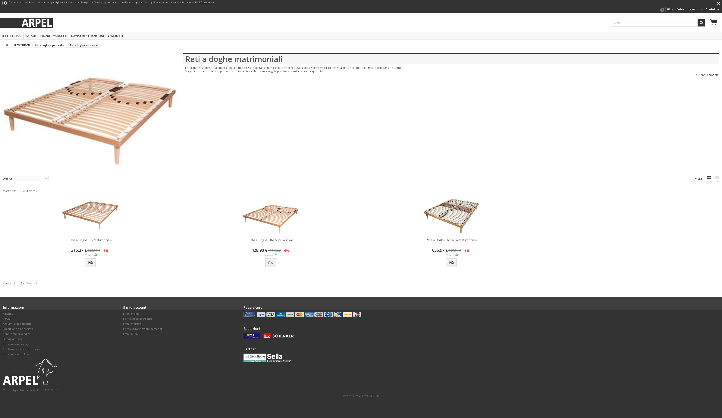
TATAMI (30, 36)
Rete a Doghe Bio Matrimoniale (90, 240)
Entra (680, 9)
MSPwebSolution (368, 396)
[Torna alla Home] (6, 45)
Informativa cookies (16, 354)
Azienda (8, 313)
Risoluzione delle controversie (22, 349)
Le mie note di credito (137, 318)
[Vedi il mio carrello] (714, 23)
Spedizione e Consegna (18, 329)
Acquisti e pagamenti (17, 324)
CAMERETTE (116, 36)
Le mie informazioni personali (143, 329)
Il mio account (134, 307)
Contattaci (713, 9)
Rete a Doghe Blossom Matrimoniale (451, 240)
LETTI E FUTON (11, 36)
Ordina (7, 178)
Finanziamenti (12, 339)
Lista (717, 181)
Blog (670, 9)
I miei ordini (131, 313)
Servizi (7, 318)
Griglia (709, 181)
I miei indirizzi (132, 324)
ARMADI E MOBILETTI (53, 36)
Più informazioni (206, 2)
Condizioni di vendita (17, 334)
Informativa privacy (16, 344)
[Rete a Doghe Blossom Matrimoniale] (451, 215)
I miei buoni (131, 334)
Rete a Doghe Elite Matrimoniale (271, 240)
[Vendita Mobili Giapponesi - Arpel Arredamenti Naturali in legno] (37, 22)
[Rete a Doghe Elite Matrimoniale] (271, 215)
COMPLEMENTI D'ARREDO (87, 36)
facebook (662, 10)
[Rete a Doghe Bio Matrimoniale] (90, 215)
